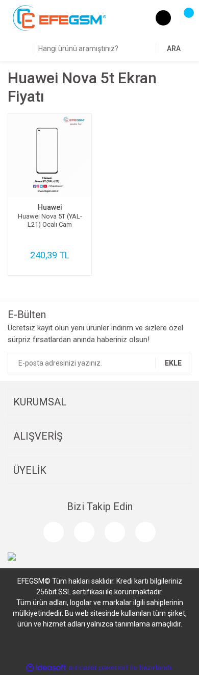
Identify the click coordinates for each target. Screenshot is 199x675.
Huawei (50, 207)
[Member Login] (163, 18)
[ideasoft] (46, 667)
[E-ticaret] (98, 667)
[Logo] (59, 17)
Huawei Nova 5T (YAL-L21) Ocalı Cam (50, 220)
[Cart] (183, 18)
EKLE (173, 363)
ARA (174, 48)
